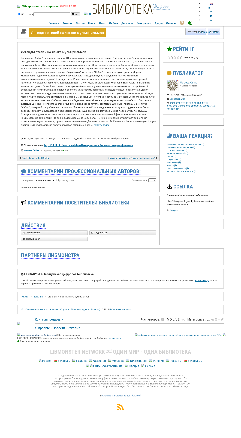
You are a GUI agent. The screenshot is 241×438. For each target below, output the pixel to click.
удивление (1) (174, 162)
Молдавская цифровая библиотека (38, 334)
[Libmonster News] (222, 319)
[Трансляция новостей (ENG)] (209, 7)
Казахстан (99, 361)
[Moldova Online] (172, 90)
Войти (216, 31)
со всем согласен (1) (177, 150)
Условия (54, 309)
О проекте (42, 327)
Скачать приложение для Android (121, 395)
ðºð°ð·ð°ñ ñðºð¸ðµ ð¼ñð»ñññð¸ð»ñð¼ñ (189, 102)
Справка (64, 309)
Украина (81, 361)
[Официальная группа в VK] (211, 19)
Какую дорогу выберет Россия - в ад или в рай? (131, 157)
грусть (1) (171, 156)
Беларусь (64, 361)
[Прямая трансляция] (183, 319)
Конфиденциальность (36, 309)
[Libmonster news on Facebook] (219, 319)
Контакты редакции (49, 319)
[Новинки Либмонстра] (216, 319)
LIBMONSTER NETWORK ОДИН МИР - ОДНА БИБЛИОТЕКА (120, 351)
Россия (47, 361)
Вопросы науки (177, 98)
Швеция (133, 366)
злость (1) (172, 165)
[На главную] (18, 323)
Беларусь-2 (195, 361)
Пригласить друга (80, 309)
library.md (173, 210)
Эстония (158, 361)
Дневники (39, 296)
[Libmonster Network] (178, 334)
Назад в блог (33, 239)
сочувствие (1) (174, 159)
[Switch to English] (211, 3)
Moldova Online (31, 150)
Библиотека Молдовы (120, 309)
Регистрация (204, 31)
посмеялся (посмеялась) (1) (181, 147)
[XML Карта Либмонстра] (120, 409)
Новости (59, 327)
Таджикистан (138, 361)
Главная (25, 296)
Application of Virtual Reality (35, 157)
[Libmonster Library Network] (224, 334)
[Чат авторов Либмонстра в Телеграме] (211, 15)
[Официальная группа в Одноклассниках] (211, 11)
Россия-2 (176, 361)
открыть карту (116, 337)
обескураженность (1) (178, 168)
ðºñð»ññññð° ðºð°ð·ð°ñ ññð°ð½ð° (183, 105)
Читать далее (102, 124)
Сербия (150, 366)
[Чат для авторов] (163, 319)
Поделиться (101, 232)
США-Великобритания (107, 366)
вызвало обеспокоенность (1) (182, 171)
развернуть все (66, 180)
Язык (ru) (95, 309)
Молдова (118, 361)
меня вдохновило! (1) (177, 153)
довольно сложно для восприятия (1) (185, 144)
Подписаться (33, 232)
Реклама (74, 327)
